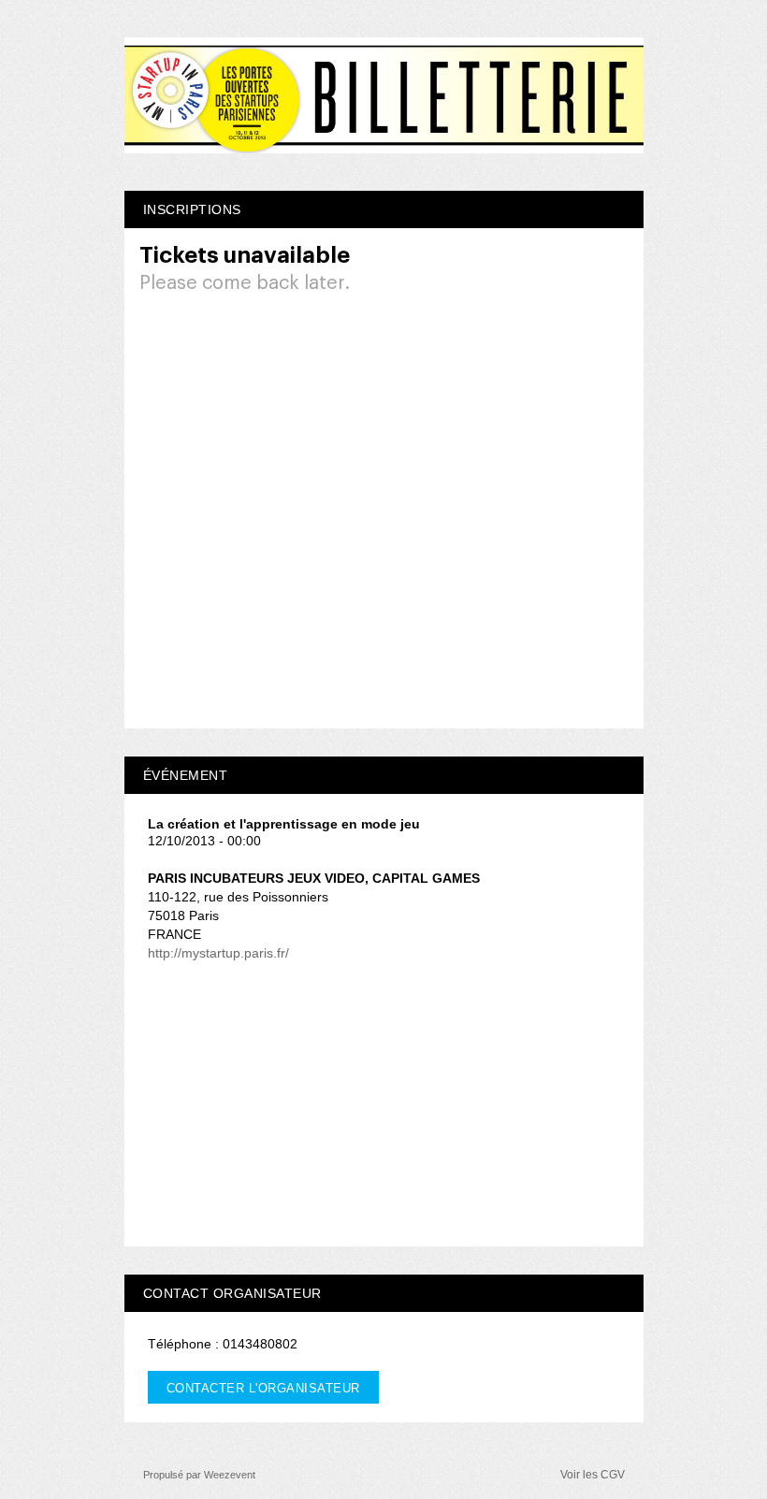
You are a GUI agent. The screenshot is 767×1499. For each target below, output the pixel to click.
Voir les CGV (592, 1474)
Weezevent (229, 1474)
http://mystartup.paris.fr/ (218, 952)
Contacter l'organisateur (263, 1388)
